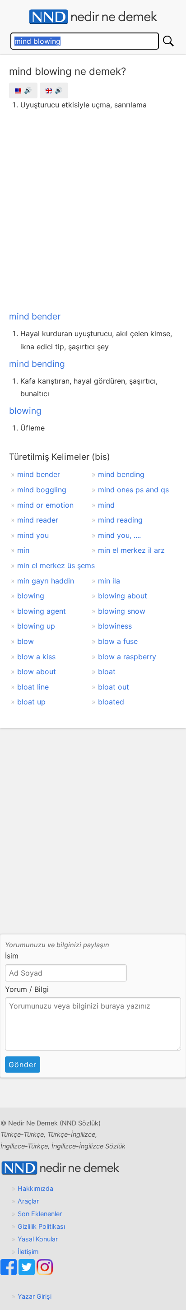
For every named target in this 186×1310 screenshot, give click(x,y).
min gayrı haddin (45, 580)
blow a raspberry (127, 656)
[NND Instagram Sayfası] (45, 1273)
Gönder (23, 1064)
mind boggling (41, 489)
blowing (25, 410)
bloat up (31, 701)
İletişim (28, 1251)
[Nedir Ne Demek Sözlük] (93, 17)
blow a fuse (118, 641)
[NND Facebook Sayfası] (9, 1273)
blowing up (36, 625)
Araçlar (28, 1201)
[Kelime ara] (168, 41)
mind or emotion (45, 504)
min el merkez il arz (131, 550)
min (23, 550)
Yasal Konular (38, 1239)
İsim (12, 955)
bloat (107, 671)
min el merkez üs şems (56, 565)
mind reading (120, 519)
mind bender (34, 316)
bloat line (33, 686)
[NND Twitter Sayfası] (28, 1273)
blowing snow (121, 611)
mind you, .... (119, 535)
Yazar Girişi (34, 1296)
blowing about (122, 595)
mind (106, 504)
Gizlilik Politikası (41, 1226)
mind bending (37, 363)
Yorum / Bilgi (27, 989)
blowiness (115, 625)
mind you (33, 535)
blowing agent (41, 611)
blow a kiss (36, 656)
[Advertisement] (93, 208)
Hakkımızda (35, 1188)
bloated (111, 701)
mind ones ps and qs (133, 489)
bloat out (113, 686)
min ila (109, 580)
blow (25, 641)
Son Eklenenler (40, 1213)
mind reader (37, 519)
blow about (36, 671)
